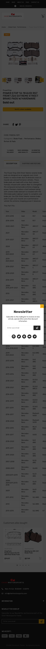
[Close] (42, 306)
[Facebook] (9, 336)
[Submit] (36, 328)
